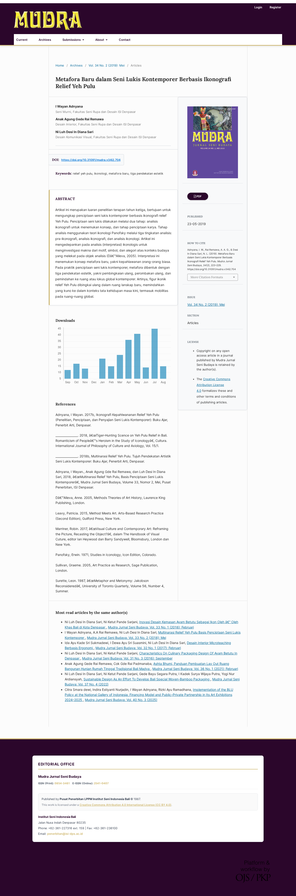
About (100, 39)
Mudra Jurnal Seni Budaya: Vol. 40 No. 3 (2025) (121, 700)
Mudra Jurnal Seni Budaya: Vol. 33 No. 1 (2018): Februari (151, 627)
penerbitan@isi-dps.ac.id (65, 833)
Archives (45, 39)
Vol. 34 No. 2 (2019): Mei (107, 65)
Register (275, 7)
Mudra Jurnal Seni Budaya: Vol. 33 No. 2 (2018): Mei (126, 638)
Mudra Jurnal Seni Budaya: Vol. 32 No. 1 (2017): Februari (138, 648)
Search (273, 39)
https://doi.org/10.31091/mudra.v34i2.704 (90, 160)
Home (60, 65)
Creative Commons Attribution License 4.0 (213, 384)
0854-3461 (62, 783)
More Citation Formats (207, 277)
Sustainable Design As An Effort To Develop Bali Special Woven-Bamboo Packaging (146, 679)
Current (22, 39)
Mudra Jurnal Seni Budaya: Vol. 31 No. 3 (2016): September (127, 658)
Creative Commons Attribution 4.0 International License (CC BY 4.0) (125, 805)
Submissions (71, 39)
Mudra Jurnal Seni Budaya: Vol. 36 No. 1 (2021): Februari (195, 669)
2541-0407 (101, 783)
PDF (199, 196)
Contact (124, 39)
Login (258, 7)
